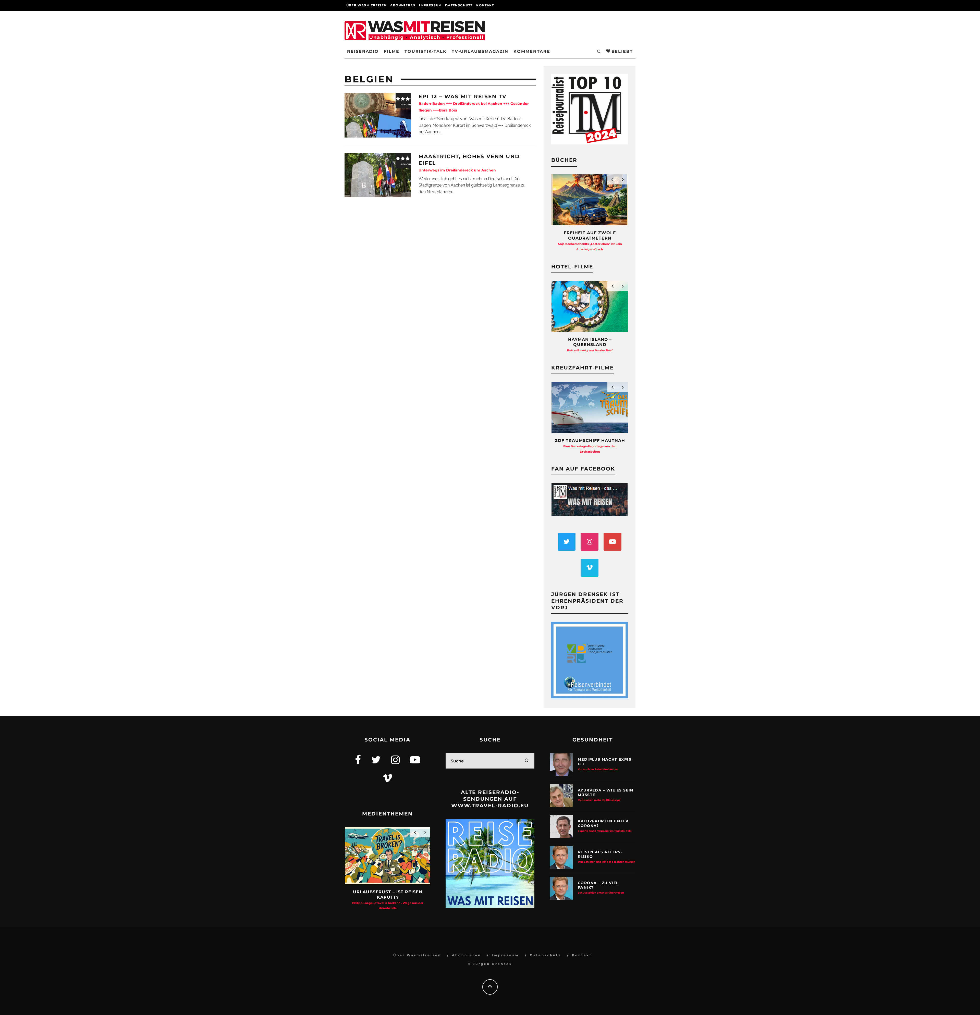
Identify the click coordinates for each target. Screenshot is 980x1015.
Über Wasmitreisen (366, 5)
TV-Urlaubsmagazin (480, 51)
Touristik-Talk (426, 51)
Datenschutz (459, 5)
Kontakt (485, 5)
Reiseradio (363, 51)
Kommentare (531, 51)
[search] (526, 761)
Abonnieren (402, 5)
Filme (391, 51)
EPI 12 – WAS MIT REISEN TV (474, 103)
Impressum (430, 5)
